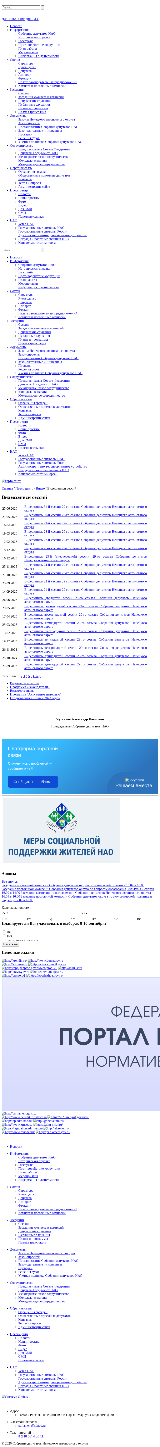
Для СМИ (25, 209)
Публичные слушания (34, 104)
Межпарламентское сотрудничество (43, 156)
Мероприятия (28, 52)
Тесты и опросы (29, 183)
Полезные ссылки (31, 216)
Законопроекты (29, 123)
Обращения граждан (33, 171)
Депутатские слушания (34, 100)
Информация (19, 30)
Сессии (23, 93)
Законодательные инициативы (40, 130)
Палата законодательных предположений (47, 82)
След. (37, 676)
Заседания (17, 89)
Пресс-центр (19, 190)
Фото (22, 201)
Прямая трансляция (32, 112)
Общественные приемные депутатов (44, 175)
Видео (22, 205)
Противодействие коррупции (39, 44)
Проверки (25, 134)
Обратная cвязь (21, 168)
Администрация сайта (34, 186)
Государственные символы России (43, 231)
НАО (13, 220)
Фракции (24, 78)
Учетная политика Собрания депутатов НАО (50, 142)
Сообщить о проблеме (33, 782)
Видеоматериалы (22, 690)
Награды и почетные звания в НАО (43, 239)
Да (9, 932)
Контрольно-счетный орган (38, 242)
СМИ (22, 212)
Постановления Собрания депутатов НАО (48, 127)
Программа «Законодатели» (30, 687)
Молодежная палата (32, 160)
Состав (15, 59)
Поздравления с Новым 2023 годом (35, 698)
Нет (9, 936)
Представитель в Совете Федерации (44, 149)
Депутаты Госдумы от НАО (38, 153)
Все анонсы (10, 881)
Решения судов (29, 138)
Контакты (25, 179)
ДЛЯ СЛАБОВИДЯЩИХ (20, 19)
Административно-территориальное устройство (52, 235)
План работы (27, 48)
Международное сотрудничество (41, 164)
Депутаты (25, 71)
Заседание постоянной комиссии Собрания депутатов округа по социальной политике (73, 885)
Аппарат (24, 74)
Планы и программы (33, 108)
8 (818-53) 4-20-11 (30, 1436)
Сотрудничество (21, 145)
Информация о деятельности (38, 56)
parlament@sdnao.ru (32, 1425)
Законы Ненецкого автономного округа (46, 119)
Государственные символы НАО (41, 227)
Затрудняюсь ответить (22, 940)
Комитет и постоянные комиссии (42, 86)
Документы (18, 115)
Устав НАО (26, 224)
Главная (7, 488)
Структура (25, 63)
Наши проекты (29, 198)
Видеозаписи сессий (24, 683)
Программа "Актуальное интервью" (35, 694)
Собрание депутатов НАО (37, 33)
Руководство (27, 67)
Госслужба (25, 41)
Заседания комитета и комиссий (41, 97)
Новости (16, 26)
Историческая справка (34, 37)
